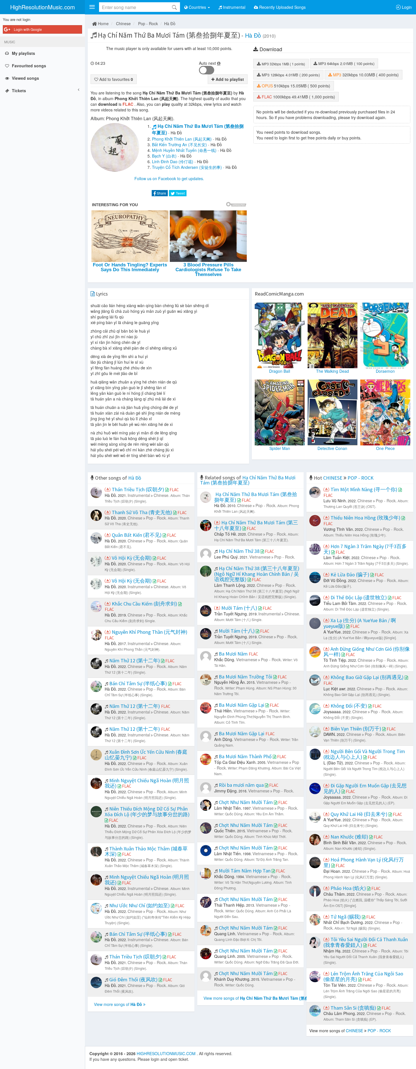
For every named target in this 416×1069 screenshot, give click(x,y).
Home (103, 23)
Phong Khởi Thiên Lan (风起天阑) (182, 139)
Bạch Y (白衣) (164, 156)
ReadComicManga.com (279, 293)
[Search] (174, 7)
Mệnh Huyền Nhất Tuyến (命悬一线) (184, 150)
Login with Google (28, 29)
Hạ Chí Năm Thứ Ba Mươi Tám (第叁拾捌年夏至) (198, 129)
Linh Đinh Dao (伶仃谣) (172, 161)
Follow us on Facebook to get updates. (169, 178)
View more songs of (118, 1004)
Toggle (206, 70)
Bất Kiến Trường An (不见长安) (179, 144)
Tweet (180, 193)
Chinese (123, 23)
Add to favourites (115, 79)
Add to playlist (229, 79)
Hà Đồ (169, 23)
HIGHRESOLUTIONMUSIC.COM (167, 1053)
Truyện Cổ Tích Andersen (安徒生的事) (187, 167)
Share (161, 193)
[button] (92, 7)
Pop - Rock (148, 23)
